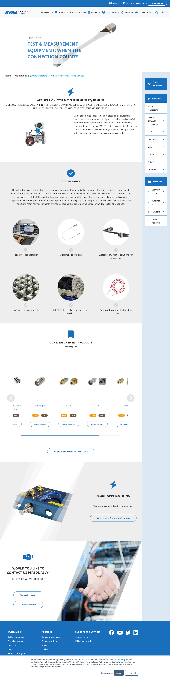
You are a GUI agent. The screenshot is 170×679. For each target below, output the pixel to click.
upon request (28, 420)
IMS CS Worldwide (83, 637)
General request (28, 591)
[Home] (16, 12)
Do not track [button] (132, 673)
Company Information (51, 633)
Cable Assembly (156, 221)
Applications (21, 75)
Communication (156, 191)
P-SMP (151, 162)
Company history (49, 637)
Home (8, 75)
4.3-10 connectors (153, 108)
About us (47, 628)
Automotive (156, 202)
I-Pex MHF (153, 139)
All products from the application (71, 448)
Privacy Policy (120, 659)
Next (131, 396)
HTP (150, 131)
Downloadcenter (15, 637)
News (44, 641)
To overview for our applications (113, 514)
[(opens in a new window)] (111, 629)
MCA (150, 147)
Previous (11, 396)
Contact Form (157, 3)
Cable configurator (16, 633)
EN (163, 12)
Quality (45, 645)
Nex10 (151, 154)
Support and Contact (87, 628)
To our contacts (28, 601)
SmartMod (152, 169)
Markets (12, 645)
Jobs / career (14, 641)
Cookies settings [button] (107, 673)
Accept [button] (118, 673)
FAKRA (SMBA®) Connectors (153, 121)
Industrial (156, 211)
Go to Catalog (56, 420)
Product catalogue (16, 650)
